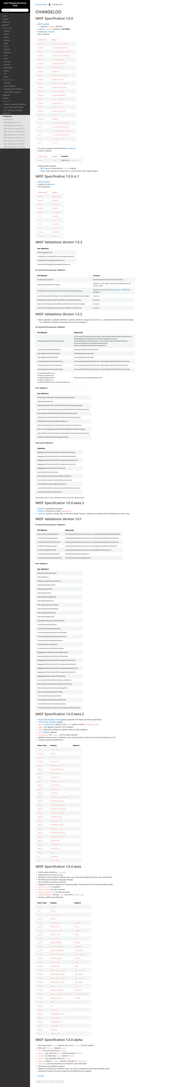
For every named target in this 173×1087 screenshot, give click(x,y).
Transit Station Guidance (12, 92)
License (5, 19)
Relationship (8, 68)
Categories (6, 95)
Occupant (7, 62)
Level (6, 58)
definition (46, 732)
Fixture (6, 46)
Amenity (6, 34)
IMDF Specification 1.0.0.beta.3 (14, 135)
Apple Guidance (49, 32)
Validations (6, 113)
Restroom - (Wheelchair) (121, 290)
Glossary (6, 98)
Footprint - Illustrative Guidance (15, 104)
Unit (5, 74)
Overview (7, 83)
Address (7, 31)
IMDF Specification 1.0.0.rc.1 (13, 126)
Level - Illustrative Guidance (13, 107)
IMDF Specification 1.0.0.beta (14, 144)
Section (6, 71)
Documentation (41, 5)
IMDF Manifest (43, 24)
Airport (40, 720)
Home (5, 16)
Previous (40, 1076)
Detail (6, 43)
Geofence (7, 52)
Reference (6, 22)
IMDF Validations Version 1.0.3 (14, 129)
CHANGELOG (7, 116)
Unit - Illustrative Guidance (13, 110)
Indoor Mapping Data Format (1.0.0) (15, 4)
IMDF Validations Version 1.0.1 (14, 138)
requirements (49, 724)
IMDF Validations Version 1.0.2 (14, 132)
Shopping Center (53, 720)
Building (6, 40)
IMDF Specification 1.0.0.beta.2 (14, 141)
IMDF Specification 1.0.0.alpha (14, 147)
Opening (7, 65)
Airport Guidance (10, 86)
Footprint (7, 49)
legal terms (50, 184)
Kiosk (6, 55)
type (45, 727)
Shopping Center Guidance (13, 89)
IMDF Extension (44, 182)
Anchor (6, 37)
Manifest (6, 25)
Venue (6, 77)
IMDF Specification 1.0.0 (12, 122)
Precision (41, 509)
